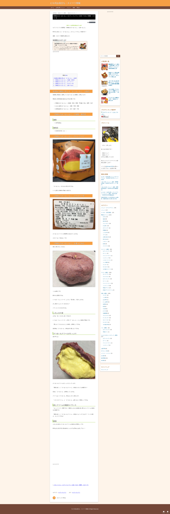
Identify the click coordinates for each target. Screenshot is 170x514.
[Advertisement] (64, 62)
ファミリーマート (107, 255)
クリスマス (105, 245)
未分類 (102, 360)
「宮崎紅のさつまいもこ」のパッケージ (63, 81)
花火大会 (105, 239)
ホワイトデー (106, 228)
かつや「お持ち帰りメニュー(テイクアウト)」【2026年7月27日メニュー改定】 (110, 178)
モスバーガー (106, 320)
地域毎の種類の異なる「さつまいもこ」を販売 (65, 78)
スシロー (105, 264)
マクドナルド (106, 276)
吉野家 (104, 304)
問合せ (78, 7)
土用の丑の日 (106, 237)
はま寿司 (105, 299)
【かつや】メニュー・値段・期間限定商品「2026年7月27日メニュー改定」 (109, 183)
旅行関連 (103, 358)
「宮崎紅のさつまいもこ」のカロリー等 (63, 83)
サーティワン (106, 274)
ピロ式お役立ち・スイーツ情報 (65, 3)
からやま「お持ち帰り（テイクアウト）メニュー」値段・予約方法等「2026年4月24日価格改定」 (109, 194)
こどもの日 (105, 232)
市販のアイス (106, 287)
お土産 (102, 355)
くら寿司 (105, 297)
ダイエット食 (104, 351)
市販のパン (105, 331)
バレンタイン (106, 223)
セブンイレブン (92, 22)
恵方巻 (104, 221)
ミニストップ (106, 257)
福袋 (74, 7)
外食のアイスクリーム (108, 290)
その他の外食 (106, 324)
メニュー (69, 7)
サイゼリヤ (105, 266)
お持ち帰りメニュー (60, 7)
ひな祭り (105, 225)
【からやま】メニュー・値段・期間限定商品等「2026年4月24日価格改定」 (109, 188)
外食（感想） (104, 293)
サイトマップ (104, 369)
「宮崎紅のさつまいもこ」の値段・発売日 (64, 80)
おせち (104, 216)
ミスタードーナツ (107, 260)
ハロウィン (105, 241)
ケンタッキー (106, 317)
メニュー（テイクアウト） (107, 207)
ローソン (105, 253)
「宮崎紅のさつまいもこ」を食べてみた (63, 85)
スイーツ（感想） (105, 249)
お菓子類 (103, 348)
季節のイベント (105, 214)
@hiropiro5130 (109, 166)
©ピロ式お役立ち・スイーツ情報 (79, 509)
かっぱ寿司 (105, 302)
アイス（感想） (105, 272)
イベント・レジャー (106, 353)
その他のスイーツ (107, 269)
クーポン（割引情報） (106, 212)
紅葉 (104, 243)
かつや (104, 311)
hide (66, 75)
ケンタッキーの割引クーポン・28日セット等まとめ (114, 99)
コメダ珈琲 (105, 262)
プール (104, 234)
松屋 (104, 306)
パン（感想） (104, 327)
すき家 (104, 308)
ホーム (52, 7)
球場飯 (104, 230)
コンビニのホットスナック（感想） (109, 335)
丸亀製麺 (105, 313)
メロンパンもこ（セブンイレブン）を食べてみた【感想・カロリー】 (71, 485)
